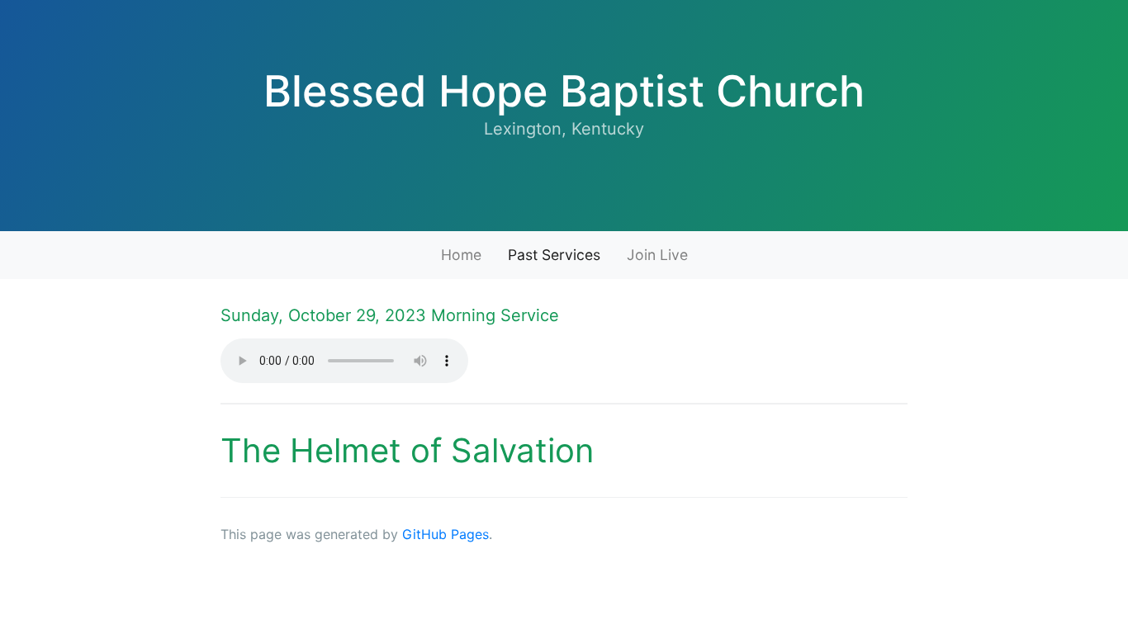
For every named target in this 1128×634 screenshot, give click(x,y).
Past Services (554, 254)
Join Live (657, 254)
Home (461, 254)
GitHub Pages (445, 534)
